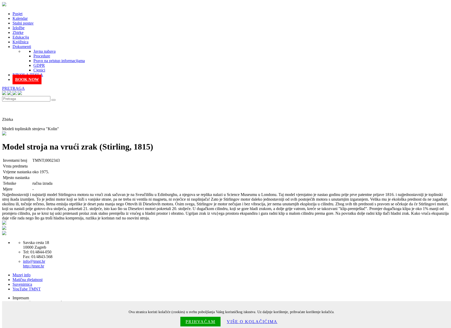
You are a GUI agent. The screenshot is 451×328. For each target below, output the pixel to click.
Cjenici (39, 70)
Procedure (41, 56)
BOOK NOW (27, 79)
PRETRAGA (13, 88)
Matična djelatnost (28, 279)
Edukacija (21, 37)
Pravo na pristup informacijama (59, 60)
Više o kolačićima (252, 321)
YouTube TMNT (27, 289)
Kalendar (20, 18)
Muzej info (22, 275)
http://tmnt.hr (33, 266)
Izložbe (19, 28)
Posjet (17, 13)
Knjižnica (20, 42)
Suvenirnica (22, 284)
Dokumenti (22, 46)
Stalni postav (23, 23)
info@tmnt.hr (34, 261)
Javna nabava (44, 51)
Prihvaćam (200, 321)
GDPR (39, 65)
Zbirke (18, 32)
